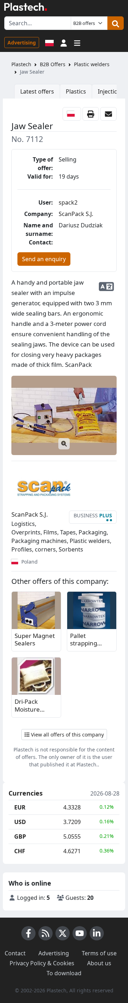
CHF (19, 851)
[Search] (115, 23)
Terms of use (99, 953)
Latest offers (37, 91)
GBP (20, 836)
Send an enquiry (44, 259)
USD (20, 822)
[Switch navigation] (77, 42)
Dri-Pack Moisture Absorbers (29, 706)
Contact (15, 953)
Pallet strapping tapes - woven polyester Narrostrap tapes (89, 640)
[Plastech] (25, 7)
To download (64, 973)
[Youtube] (80, 933)
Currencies (26, 793)
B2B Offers (52, 64)
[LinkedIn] (97, 933)
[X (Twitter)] (62, 933)
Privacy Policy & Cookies (42, 963)
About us (99, 963)
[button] (63, 42)
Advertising (21, 42)
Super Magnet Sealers (35, 639)
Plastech (21, 64)
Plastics (76, 91)
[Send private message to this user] (108, 114)
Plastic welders (92, 64)
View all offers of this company (67, 734)
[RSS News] (45, 933)
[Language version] (49, 42)
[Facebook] (28, 933)
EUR (20, 807)
